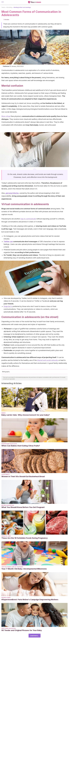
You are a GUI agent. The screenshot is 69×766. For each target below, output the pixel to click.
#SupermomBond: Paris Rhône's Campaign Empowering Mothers (29, 599)
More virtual (5, 116)
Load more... (34, 635)
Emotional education (8, 628)
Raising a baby (6, 597)
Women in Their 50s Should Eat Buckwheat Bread (23, 476)
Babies (3, 413)
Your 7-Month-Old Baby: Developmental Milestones (24, 569)
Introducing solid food (9, 443)
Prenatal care (6, 536)
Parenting (9, 7)
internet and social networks (47, 360)
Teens (3, 7)
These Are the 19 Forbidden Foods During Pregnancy (24, 538)
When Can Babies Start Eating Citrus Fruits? (20, 446)
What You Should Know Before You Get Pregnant (23, 507)
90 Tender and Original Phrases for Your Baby (21, 630)
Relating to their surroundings (22, 7)
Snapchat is (8, 306)
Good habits (5, 474)
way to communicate (28, 219)
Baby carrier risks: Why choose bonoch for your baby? (25, 415)
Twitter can (8, 241)
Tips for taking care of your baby (12, 567)
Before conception (7, 505)
